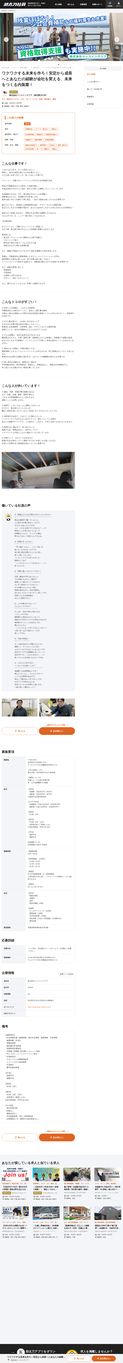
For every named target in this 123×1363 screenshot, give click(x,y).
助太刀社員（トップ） (9, 68)
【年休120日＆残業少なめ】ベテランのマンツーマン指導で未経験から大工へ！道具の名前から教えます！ (15, 1227)
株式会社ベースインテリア (37, 68)
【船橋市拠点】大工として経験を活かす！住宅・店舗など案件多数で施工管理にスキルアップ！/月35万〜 (76, 1227)
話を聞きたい (58, 731)
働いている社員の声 (94, 89)
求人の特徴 (91, 74)
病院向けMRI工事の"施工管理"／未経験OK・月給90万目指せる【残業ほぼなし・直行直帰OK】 (107, 1227)
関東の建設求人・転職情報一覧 (24, 68)
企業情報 (90, 104)
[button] (6, 39)
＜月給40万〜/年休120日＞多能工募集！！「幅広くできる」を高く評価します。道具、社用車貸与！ (45, 1188)
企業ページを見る (66, 974)
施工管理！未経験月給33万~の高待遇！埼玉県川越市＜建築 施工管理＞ (77, 1188)
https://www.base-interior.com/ (39, 1007)
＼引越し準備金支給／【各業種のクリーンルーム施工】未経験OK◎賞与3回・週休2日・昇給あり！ (45, 1227)
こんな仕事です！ (93, 82)
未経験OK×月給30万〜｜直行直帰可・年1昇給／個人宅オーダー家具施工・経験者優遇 (107, 1188)
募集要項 (90, 97)
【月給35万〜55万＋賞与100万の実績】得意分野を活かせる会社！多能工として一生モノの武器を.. (15, 1188)
